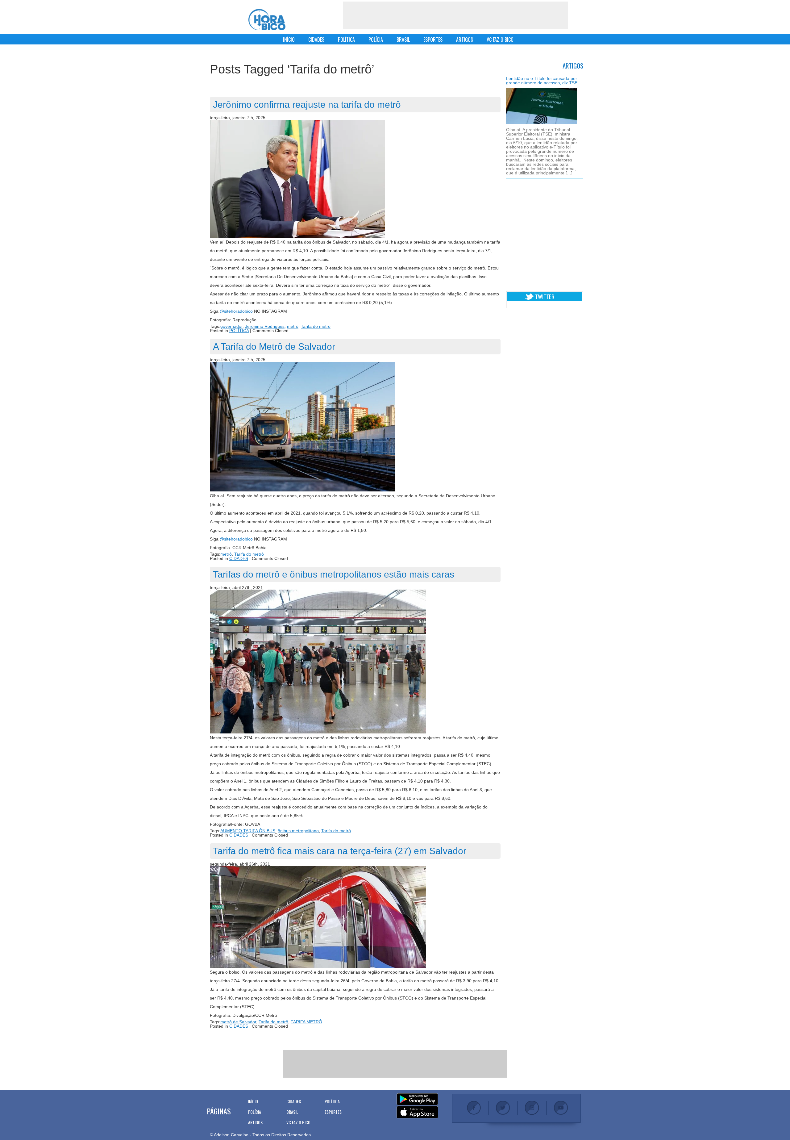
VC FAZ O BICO (500, 39)
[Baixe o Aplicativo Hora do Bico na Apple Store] (417, 1112)
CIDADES (316, 39)
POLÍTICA (346, 39)
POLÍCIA (375, 39)
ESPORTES (433, 39)
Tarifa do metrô (316, 326)
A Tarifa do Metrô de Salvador (274, 346)
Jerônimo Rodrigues (265, 326)
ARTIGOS (464, 39)
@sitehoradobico (236, 311)
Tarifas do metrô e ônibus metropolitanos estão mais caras (333, 574)
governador (231, 326)
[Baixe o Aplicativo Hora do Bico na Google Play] (417, 1099)
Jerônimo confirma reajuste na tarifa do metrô (307, 104)
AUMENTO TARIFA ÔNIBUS (247, 830)
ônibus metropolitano (298, 830)
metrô (292, 326)
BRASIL (403, 39)
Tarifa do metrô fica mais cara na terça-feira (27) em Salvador (339, 851)
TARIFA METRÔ (306, 1021)
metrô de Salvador (238, 1021)
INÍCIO (289, 39)
